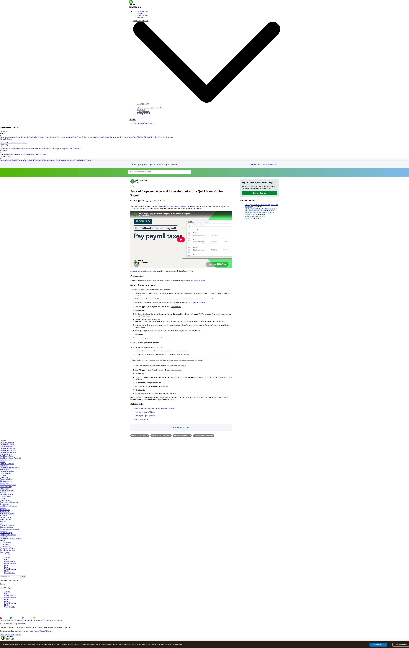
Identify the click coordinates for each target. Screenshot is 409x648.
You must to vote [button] (181, 427)
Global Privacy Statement (45, 644)
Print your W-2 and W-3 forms (145, 412)
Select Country (5, 588)
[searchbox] (159, 172)
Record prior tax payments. (197, 302)
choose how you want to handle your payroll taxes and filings (178, 206)
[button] (204, 131)
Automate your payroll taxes (139, 271)
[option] (206, 592)
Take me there (176, 307)
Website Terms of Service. (42, 631)
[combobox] (155, 172)
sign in (182, 427)
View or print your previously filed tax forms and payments (154, 408)
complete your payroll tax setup (194, 280)
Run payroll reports (141, 419)
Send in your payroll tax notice (145, 416)
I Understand (378, 644)
